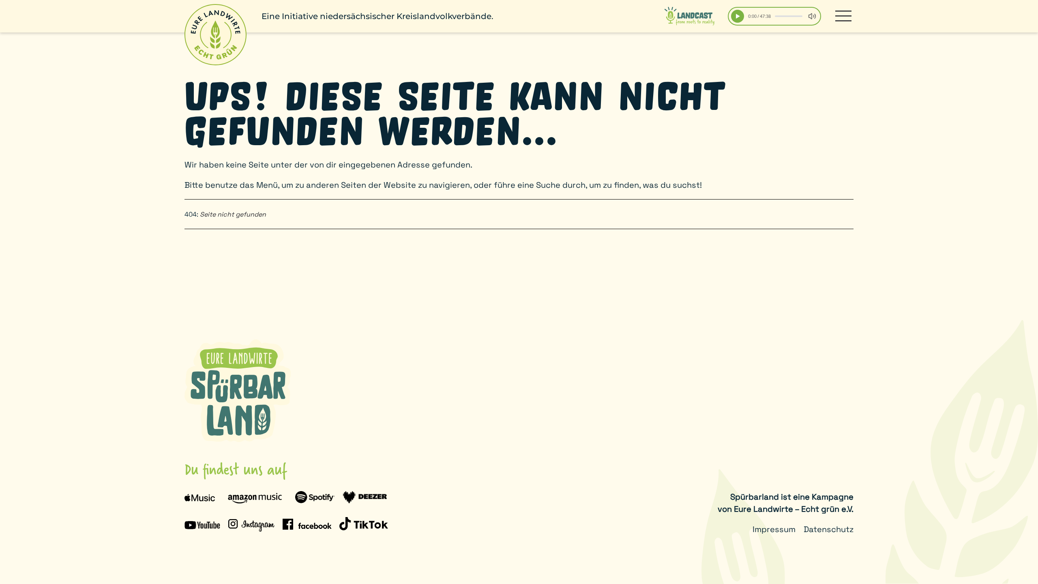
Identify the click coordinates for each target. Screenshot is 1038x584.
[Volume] (812, 16)
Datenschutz (829, 529)
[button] (843, 16)
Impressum (774, 529)
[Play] (737, 16)
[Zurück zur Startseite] (215, 34)
